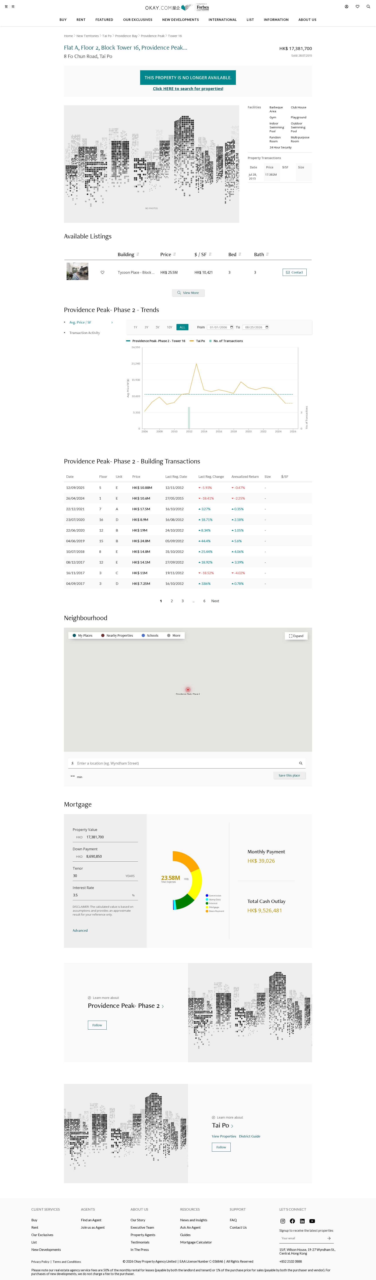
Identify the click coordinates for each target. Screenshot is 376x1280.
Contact (297, 272)
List (34, 1242)
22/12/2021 (75, 509)
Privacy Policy (40, 1261)
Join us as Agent (93, 1227)
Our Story (138, 1220)
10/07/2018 (75, 551)
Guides (185, 1235)
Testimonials (140, 1242)
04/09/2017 (75, 583)
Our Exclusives (42, 1235)
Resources (190, 1209)
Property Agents (143, 1235)
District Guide (249, 1136)
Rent (34, 1227)
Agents (88, 1209)
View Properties (224, 1136)
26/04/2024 (75, 498)
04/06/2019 (75, 541)
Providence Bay (126, 36)
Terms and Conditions (67, 1261)
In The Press (140, 1249)
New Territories (87, 36)
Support (238, 1209)
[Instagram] (282, 1221)
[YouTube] (312, 1221)
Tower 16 (175, 36)
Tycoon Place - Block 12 (137, 272)
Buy (34, 1220)
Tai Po (107, 36)
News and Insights (193, 1220)
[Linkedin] (302, 1221)
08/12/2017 (75, 562)
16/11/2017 (75, 573)
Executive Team (142, 1227)
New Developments (46, 1249)
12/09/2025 (75, 487)
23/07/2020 (75, 519)
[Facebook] (292, 1221)
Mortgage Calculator (196, 1242)
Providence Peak (152, 36)
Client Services (45, 1209)
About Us (139, 1209)
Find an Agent (91, 1220)
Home (68, 36)
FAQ (233, 1220)
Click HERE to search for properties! (188, 88)
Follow (97, 1025)
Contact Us (238, 1227)
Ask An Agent (190, 1227)
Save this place (289, 775)
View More (191, 292)
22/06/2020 (75, 530)
